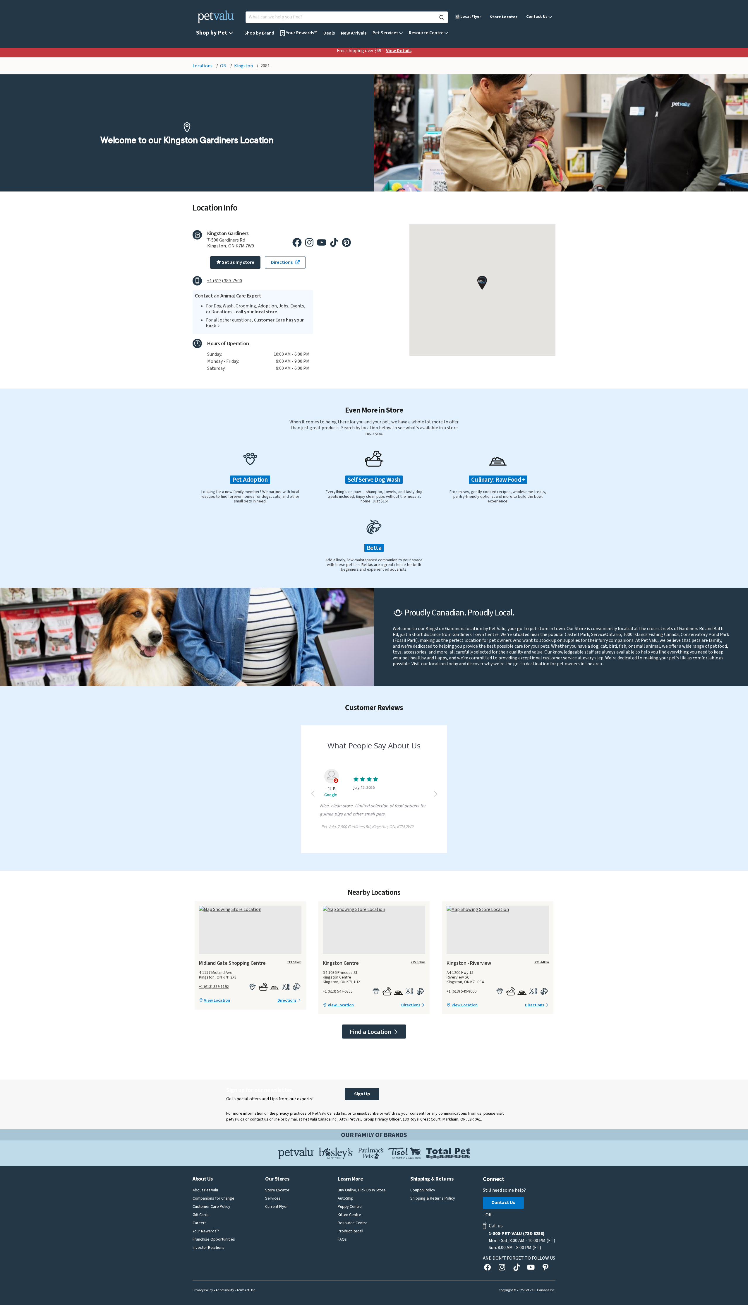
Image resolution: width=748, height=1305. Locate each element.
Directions (286, 1000)
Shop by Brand (259, 33)
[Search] (441, 17)
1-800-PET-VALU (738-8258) (517, 1233)
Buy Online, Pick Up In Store (362, 1190)
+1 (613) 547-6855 (338, 991)
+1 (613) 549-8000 (461, 991)
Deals (329, 33)
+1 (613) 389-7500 (224, 281)
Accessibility (225, 1290)
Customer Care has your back (255, 323)
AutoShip (346, 1198)
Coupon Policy (422, 1190)
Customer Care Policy (211, 1207)
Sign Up (362, 1094)
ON (223, 66)
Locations (203, 66)
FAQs (342, 1239)
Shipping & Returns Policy (432, 1198)
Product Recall (350, 1231)
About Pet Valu (205, 1190)
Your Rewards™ (206, 1231)
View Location (217, 1000)
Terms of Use (245, 1290)
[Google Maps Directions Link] (250, 909)
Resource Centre (353, 1223)
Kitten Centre (349, 1215)
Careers (200, 1223)
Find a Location (371, 1032)
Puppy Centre (350, 1207)
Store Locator (503, 17)
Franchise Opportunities (214, 1239)
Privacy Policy (203, 1290)
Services (273, 1198)
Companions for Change (213, 1198)
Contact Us (503, 1202)
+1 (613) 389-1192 (214, 986)
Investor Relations (208, 1248)
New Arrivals (353, 33)
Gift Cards (201, 1215)
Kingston (244, 66)
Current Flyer (276, 1207)
